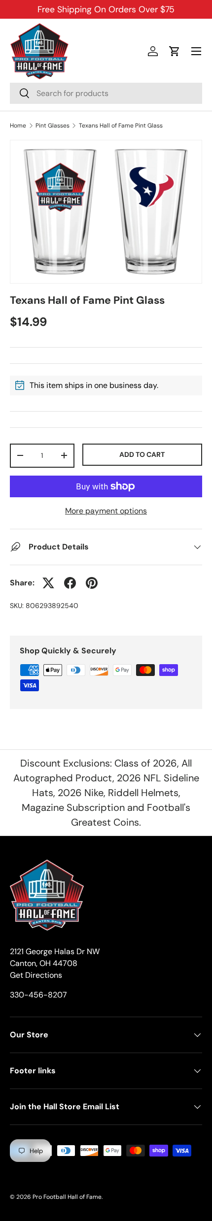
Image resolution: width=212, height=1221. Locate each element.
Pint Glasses (52, 126)
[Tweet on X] (48, 583)
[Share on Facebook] (70, 583)
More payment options (106, 511)
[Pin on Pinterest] (92, 583)
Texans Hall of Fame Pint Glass (121, 126)
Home (18, 126)
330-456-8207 (38, 995)
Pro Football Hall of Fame (67, 1197)
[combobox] (106, 93)
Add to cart (142, 454)
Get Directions (36, 975)
